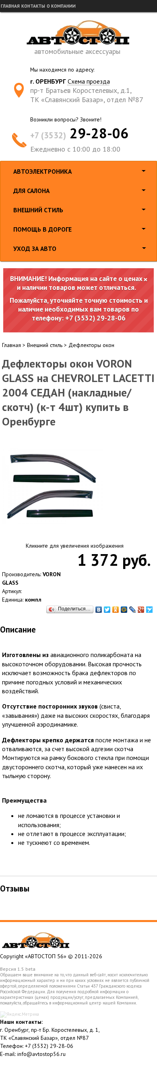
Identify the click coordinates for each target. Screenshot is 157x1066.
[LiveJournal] (132, 609)
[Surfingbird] (149, 609)
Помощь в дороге (42, 229)
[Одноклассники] (116, 609)
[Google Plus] (141, 609)
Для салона (31, 191)
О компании (61, 6)
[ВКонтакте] (99, 609)
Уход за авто (34, 248)
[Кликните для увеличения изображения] (52, 486)
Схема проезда (89, 81)
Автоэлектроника (42, 171)
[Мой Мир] (124, 609)
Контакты (33, 6)
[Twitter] (107, 609)
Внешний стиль (38, 210)
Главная (10, 6)
